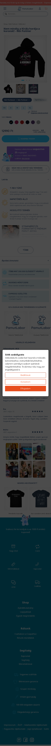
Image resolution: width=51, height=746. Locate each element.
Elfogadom (25, 388)
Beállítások (25, 375)
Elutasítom (25, 382)
